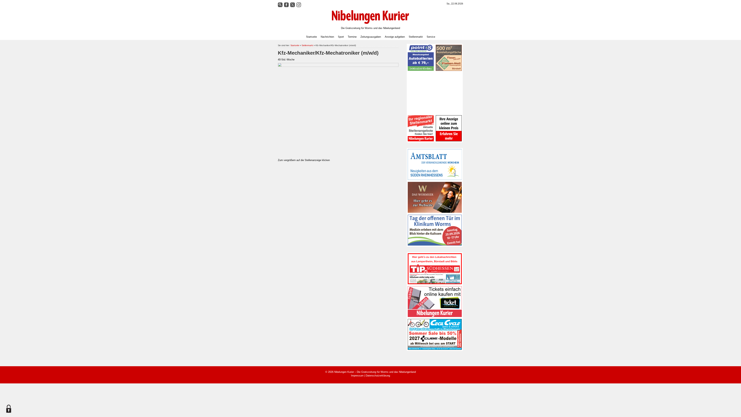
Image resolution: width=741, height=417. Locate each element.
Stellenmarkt (416, 36)
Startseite (311, 36)
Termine (352, 36)
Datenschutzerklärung (378, 375)
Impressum (357, 375)
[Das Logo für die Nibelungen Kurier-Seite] (370, 17)
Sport (341, 36)
